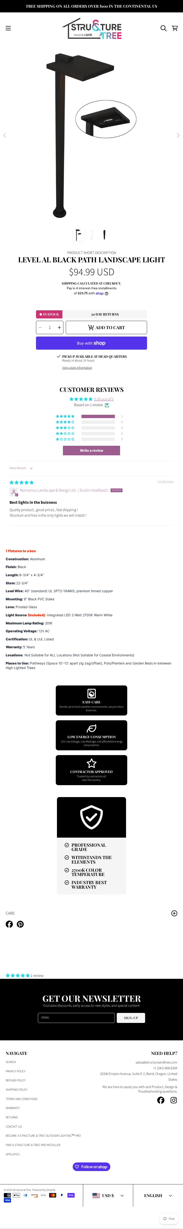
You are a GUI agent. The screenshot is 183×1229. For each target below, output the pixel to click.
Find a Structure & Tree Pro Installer (33, 1145)
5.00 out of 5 (103, 399)
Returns (12, 1117)
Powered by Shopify (43, 1190)
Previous (5, 136)
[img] (22, 483)
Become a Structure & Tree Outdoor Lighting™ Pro (43, 1136)
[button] (8, 28)
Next (178, 136)
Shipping (69, 283)
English (153, 1195)
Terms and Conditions (21, 1099)
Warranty (13, 1108)
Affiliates (13, 1154)
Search (11, 1062)
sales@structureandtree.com (156, 1062)
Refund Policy (16, 1080)
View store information (77, 368)
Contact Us (14, 1127)
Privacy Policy (15, 1071)
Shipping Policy (16, 1090)
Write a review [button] (91, 450)
